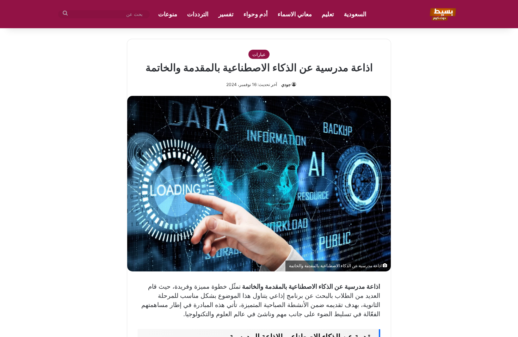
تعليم (328, 14)
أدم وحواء (255, 14)
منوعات (167, 14)
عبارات (259, 54)
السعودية (355, 14)
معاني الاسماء (295, 14)
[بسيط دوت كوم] (442, 14)
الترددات (198, 14)
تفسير (226, 14)
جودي (286, 84)
